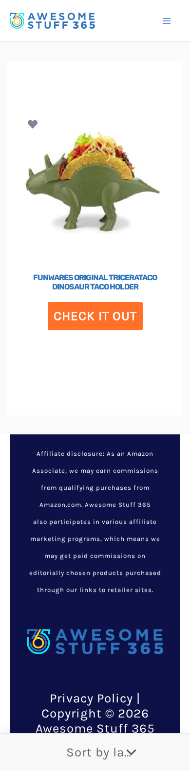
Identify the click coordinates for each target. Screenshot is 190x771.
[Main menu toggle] (166, 20)
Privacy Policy (91, 698)
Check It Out (95, 315)
